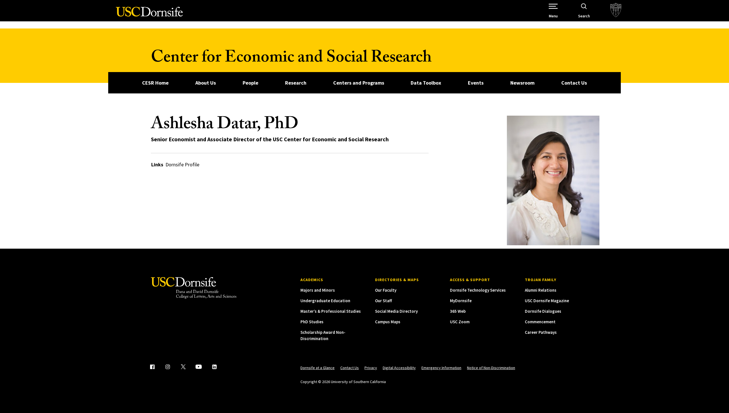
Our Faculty (385, 290)
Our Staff (383, 300)
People (250, 82)
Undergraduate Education (325, 300)
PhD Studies (311, 321)
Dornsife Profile (182, 164)
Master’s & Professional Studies (330, 311)
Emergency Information (441, 367)
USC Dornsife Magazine (547, 300)
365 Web (458, 311)
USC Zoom (460, 321)
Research (295, 82)
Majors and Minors (317, 290)
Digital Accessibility (399, 367)
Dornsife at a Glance (317, 367)
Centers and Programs (358, 82)
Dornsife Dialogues (543, 311)
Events (476, 82)
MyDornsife (461, 300)
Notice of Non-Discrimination (491, 367)
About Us (205, 82)
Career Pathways (541, 332)
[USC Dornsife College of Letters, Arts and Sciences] (149, 15)
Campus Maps (387, 321)
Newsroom (522, 82)
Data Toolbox (426, 82)
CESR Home (155, 82)
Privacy (370, 367)
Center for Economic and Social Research (291, 59)
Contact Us (574, 82)
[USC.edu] (615, 10)
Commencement (540, 321)
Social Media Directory (396, 311)
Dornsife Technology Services (478, 290)
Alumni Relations (540, 290)
